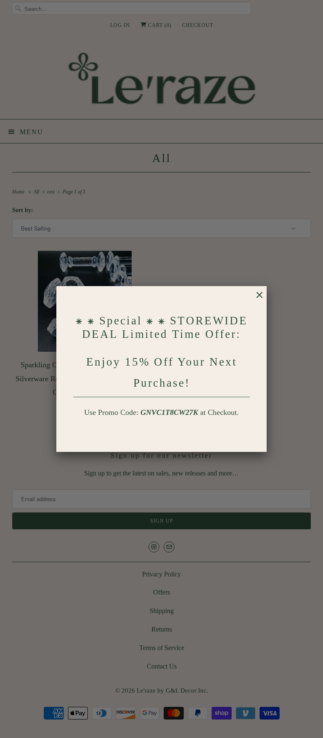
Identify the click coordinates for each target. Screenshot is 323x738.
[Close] (255, 299)
